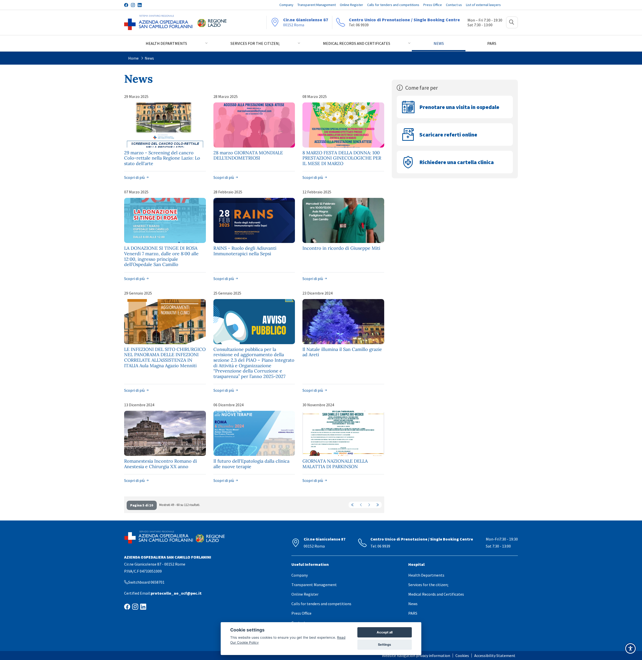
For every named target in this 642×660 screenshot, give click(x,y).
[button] (512, 22)
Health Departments (426, 575)
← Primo (352, 505)
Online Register (304, 594)
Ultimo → (377, 505)
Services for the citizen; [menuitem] (255, 43)
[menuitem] (417, 655)
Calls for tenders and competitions (321, 603)
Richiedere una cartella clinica (456, 162)
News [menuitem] (439, 43)
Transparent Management (314, 584)
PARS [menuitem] (491, 43)
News (149, 58)
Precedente (361, 505)
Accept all (384, 632)
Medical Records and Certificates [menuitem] (356, 43)
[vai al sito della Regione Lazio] (212, 22)
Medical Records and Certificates (436, 594)
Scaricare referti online (448, 134)
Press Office (301, 613)
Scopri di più (134, 177)
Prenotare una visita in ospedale (459, 106)
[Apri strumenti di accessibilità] (630, 648)
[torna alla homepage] (158, 22)
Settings (384, 644)
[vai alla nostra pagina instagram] (133, 5)
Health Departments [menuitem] (166, 43)
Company (299, 575)
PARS (412, 613)
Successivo (369, 505)
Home (133, 58)
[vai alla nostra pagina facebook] (126, 5)
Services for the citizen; (428, 584)
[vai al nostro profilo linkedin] (140, 5)
